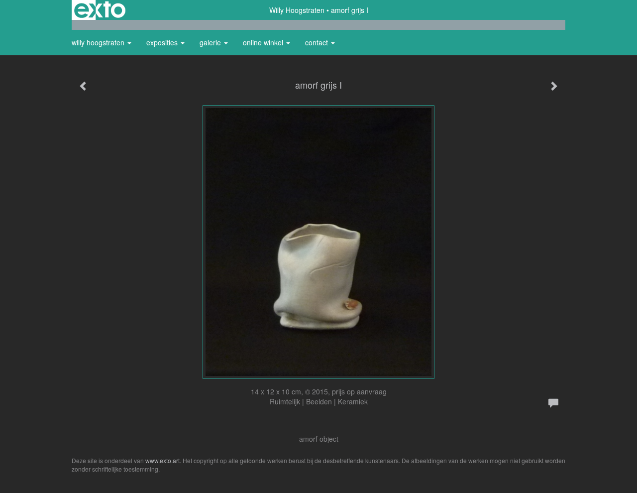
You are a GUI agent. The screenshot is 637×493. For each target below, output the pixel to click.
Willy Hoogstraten (296, 10)
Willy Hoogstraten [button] (99, 42)
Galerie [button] (211, 42)
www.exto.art (162, 460)
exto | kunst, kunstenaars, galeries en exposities (100, 10)
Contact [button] (317, 42)
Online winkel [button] (264, 42)
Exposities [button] (163, 42)
